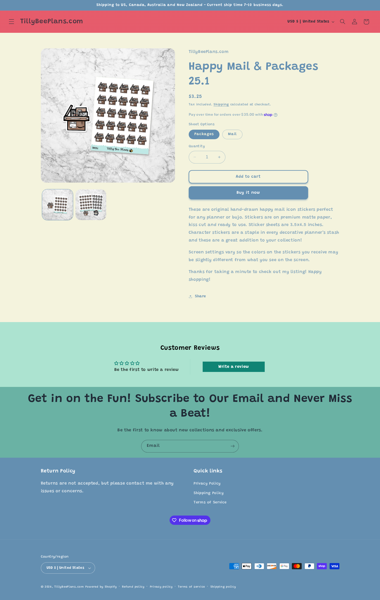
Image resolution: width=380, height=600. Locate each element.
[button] (11, 22)
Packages (204, 134)
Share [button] (200, 296)
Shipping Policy (209, 493)
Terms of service (191, 587)
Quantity (197, 146)
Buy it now (248, 193)
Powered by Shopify (101, 587)
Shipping (221, 104)
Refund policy (133, 587)
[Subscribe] (233, 446)
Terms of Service (210, 502)
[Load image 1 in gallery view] (57, 204)
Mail (232, 134)
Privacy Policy (207, 484)
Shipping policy (223, 587)
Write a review (233, 367)
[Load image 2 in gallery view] (90, 204)
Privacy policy (161, 587)
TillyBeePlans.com (69, 587)
